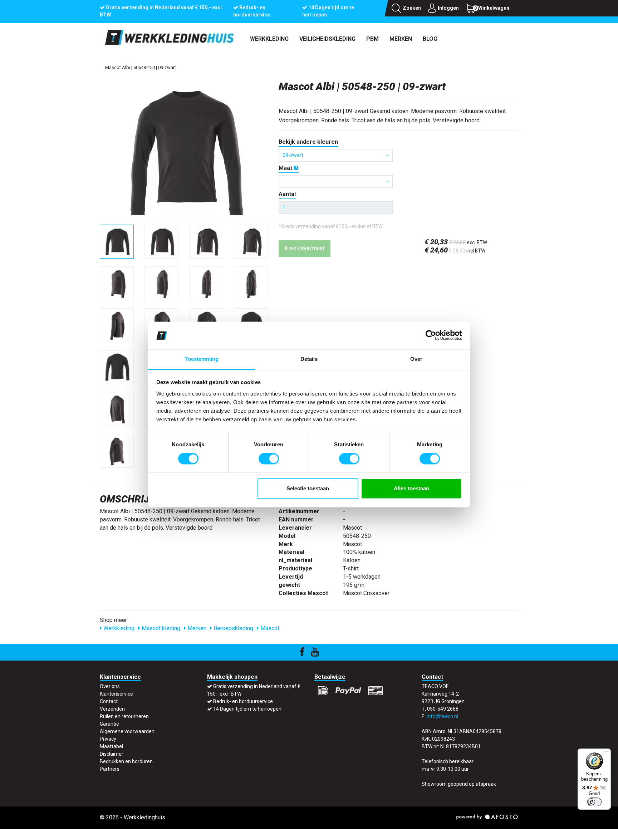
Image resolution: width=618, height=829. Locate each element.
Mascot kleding (160, 628)
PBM (372, 38)
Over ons (110, 686)
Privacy (108, 739)
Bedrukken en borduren (126, 761)
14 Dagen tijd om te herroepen (247, 709)
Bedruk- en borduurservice (243, 701)
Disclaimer (111, 754)
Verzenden (112, 709)
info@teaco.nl (442, 716)
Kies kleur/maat (304, 248)
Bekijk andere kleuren (308, 141)
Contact (109, 701)
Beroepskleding (232, 628)
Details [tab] (309, 359)
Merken (400, 38)
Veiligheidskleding (327, 38)
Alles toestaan (411, 488)
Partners (109, 769)
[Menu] (606, 753)
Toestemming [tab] (202, 359)
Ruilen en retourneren (124, 716)
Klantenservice (116, 694)
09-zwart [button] (293, 155)
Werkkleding (269, 38)
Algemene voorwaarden (127, 731)
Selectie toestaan (307, 488)
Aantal (287, 194)
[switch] (269, 459)
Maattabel (111, 746)
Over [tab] (416, 359)
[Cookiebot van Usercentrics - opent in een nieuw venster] (430, 335)
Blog (430, 38)
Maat (286, 168)
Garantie (109, 724)
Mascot (269, 628)
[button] (336, 181)
